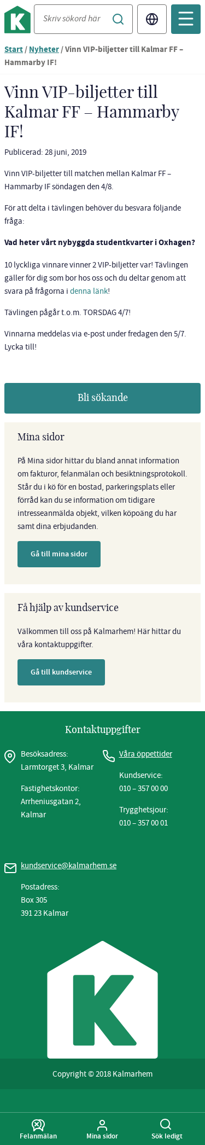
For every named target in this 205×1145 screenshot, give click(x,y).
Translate (152, 19)
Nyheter (44, 50)
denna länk (89, 291)
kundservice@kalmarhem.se (68, 865)
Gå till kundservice (61, 672)
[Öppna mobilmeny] (186, 19)
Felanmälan (38, 1135)
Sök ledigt (167, 1135)
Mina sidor (102, 1135)
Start (13, 50)
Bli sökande (103, 398)
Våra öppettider (145, 753)
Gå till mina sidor (59, 554)
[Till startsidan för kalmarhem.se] (19, 21)
